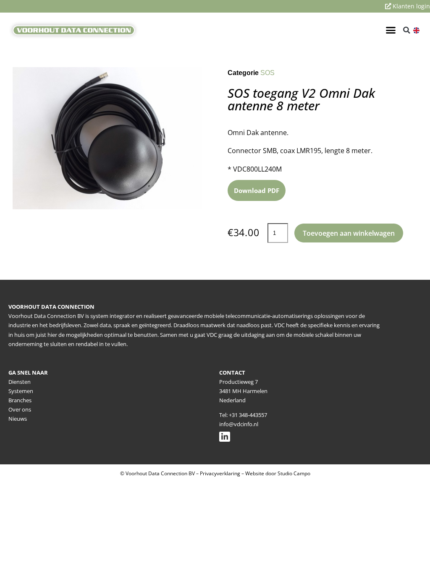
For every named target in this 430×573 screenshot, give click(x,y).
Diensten (19, 381)
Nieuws (17, 418)
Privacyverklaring (220, 473)
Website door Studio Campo (277, 473)
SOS (267, 72)
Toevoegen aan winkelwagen (349, 233)
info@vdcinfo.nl (238, 424)
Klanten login (410, 6)
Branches (19, 400)
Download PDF (256, 190)
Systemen (20, 391)
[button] (391, 30)
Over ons (19, 409)
